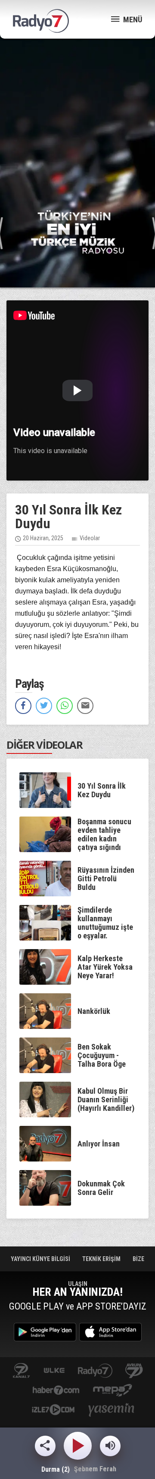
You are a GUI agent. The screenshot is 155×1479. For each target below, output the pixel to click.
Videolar (90, 538)
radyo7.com (95, 1371)
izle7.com (53, 1410)
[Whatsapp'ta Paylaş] (64, 706)
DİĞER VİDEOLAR (44, 745)
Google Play (45, 1332)
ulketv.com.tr (54, 1371)
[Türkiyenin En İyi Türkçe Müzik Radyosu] (77, 231)
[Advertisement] (77, 124)
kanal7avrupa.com (134, 1371)
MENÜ (131, 19)
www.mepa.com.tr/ (112, 1390)
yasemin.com (111, 1410)
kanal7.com (21, 1371)
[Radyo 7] (41, 21)
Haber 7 (56, 1390)
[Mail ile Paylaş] (85, 706)
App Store (110, 1332)
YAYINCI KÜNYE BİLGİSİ (41, 1258)
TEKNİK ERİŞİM (102, 1258)
